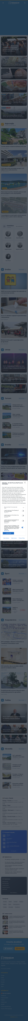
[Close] (25, 483)
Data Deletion (6, 538)
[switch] (23, 511)
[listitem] (14, 508)
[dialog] (14, 510)
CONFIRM (8, 533)
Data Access (14, 538)
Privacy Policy (22, 538)
